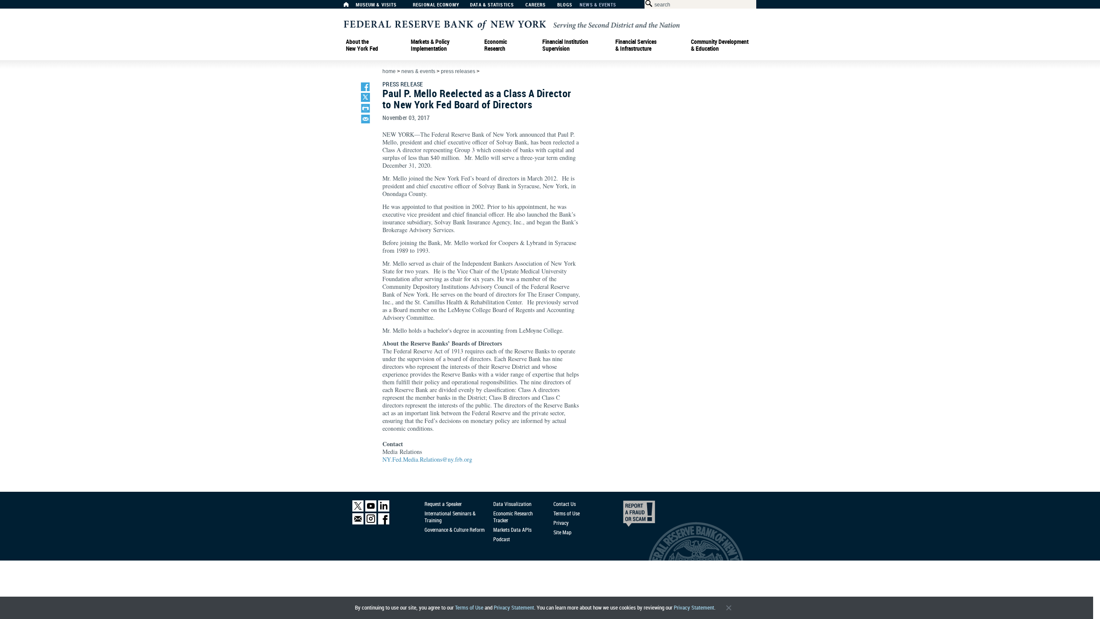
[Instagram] (370, 522)
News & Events (598, 5)
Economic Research (495, 45)
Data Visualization (512, 503)
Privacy (560, 522)
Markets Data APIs (512, 529)
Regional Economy (436, 5)
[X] (358, 509)
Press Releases (458, 71)
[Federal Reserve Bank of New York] (512, 24)
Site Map (562, 532)
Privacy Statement (514, 607)
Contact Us (564, 503)
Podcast (501, 539)
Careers (536, 5)
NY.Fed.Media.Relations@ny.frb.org (427, 459)
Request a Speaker (443, 503)
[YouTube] (370, 509)
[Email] (358, 522)
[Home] (351, 6)
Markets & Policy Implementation (430, 45)
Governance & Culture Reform (455, 529)
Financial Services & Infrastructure (636, 45)
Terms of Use (469, 607)
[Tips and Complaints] (627, 515)
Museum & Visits (376, 5)
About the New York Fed (362, 45)
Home (389, 71)
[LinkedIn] (383, 509)
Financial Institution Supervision (565, 45)
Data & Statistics (492, 5)
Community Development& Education (720, 45)
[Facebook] (383, 522)
